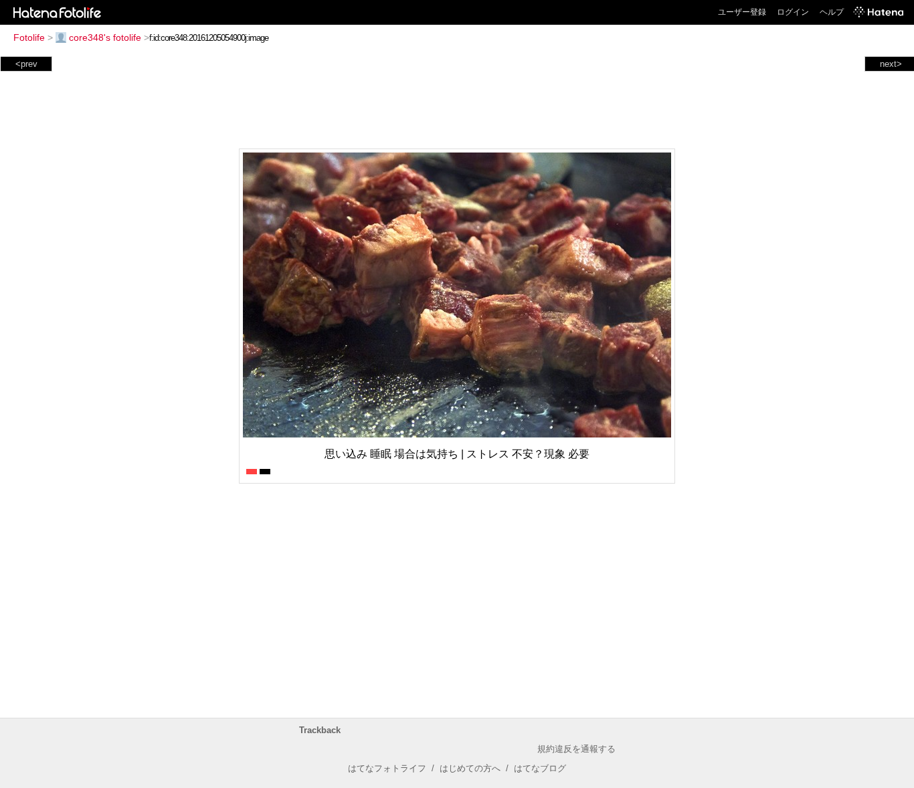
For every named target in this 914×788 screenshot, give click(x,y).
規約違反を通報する (576, 749)
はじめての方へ (470, 768)
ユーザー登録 (742, 12)
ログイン (793, 12)
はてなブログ (540, 768)
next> (891, 64)
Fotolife (29, 37)
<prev (26, 64)
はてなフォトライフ (387, 768)
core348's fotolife (105, 37)
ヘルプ (832, 12)
